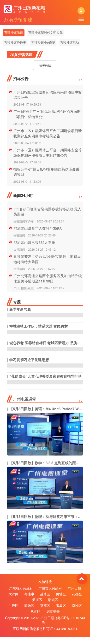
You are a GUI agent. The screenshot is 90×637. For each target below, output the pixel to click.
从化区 (35, 611)
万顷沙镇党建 (13, 32)
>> (80, 79)
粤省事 (29, 593)
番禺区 (61, 605)
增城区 (53, 599)
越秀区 (45, 593)
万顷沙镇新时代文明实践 (45, 32)
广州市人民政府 (50, 588)
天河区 (37, 599)
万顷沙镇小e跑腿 (43, 42)
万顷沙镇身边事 (15, 42)
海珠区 (29, 605)
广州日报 (74, 588)
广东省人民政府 (21, 588)
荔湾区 (45, 605)
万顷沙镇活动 (69, 42)
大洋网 (13, 593)
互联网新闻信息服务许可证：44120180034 (45, 628)
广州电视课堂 (24, 399)
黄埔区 (61, 593)
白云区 (13, 605)
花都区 (77, 593)
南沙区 (77, 605)
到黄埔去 (53, 611)
